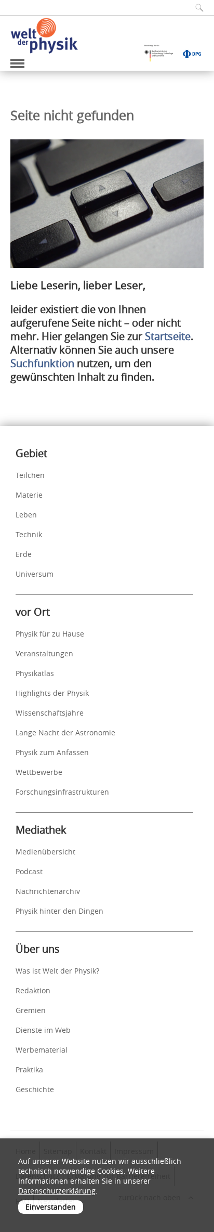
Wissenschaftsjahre (50, 713)
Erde (24, 554)
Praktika (29, 1069)
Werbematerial (42, 1050)
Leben (26, 515)
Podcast (29, 871)
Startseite (168, 336)
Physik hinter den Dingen (59, 911)
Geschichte (35, 1089)
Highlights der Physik (52, 693)
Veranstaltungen (44, 653)
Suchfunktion (42, 363)
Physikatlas (35, 673)
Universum (35, 574)
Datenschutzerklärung (57, 1191)
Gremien (31, 1010)
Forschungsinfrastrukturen (62, 792)
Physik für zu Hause (50, 634)
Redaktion (33, 990)
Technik (29, 534)
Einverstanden (50, 1207)
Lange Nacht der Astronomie (65, 732)
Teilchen (30, 475)
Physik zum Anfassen (52, 752)
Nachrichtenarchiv (48, 891)
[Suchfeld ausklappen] (196, 7)
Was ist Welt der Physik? (57, 971)
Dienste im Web (43, 1030)
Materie (29, 495)
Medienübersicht (45, 852)
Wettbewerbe (39, 772)
